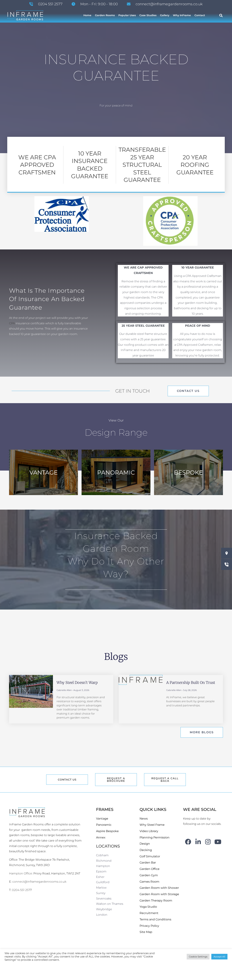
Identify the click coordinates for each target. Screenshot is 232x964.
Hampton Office (20, 873)
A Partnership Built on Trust (190, 682)
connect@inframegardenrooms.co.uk (39, 881)
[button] (221, 15)
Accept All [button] (219, 956)
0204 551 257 (21, 890)
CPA (12, 323)
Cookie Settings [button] (198, 956)
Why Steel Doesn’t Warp (77, 682)
